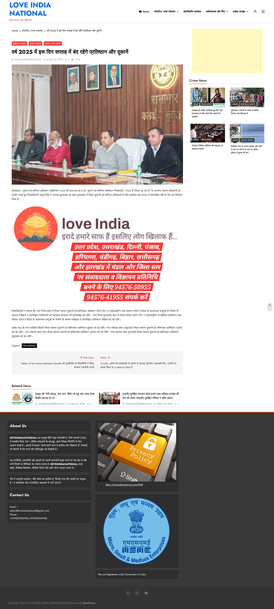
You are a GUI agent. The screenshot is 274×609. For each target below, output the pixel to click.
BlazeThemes (89, 603)
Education (206, 139)
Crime (195, 104)
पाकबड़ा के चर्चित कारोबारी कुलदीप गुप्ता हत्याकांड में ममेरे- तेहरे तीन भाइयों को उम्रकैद (207, 113)
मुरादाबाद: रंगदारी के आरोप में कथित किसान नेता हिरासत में (245, 112)
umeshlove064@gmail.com (28, 59)
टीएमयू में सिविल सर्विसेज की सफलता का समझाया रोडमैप (207, 147)
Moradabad (29, 345)
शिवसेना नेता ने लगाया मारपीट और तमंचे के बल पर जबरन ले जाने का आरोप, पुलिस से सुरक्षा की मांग (246, 149)
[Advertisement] (227, 51)
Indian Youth (19, 43)
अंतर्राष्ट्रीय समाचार (192, 11)
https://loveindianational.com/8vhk (124, 485)
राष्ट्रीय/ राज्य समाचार (164, 11)
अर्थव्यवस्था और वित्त (215, 11)
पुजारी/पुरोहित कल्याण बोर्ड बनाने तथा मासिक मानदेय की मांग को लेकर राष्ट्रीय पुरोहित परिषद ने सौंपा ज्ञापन (150, 396)
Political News (248, 104)
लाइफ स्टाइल (239, 11)
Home (145, 11)
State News (35, 43)
